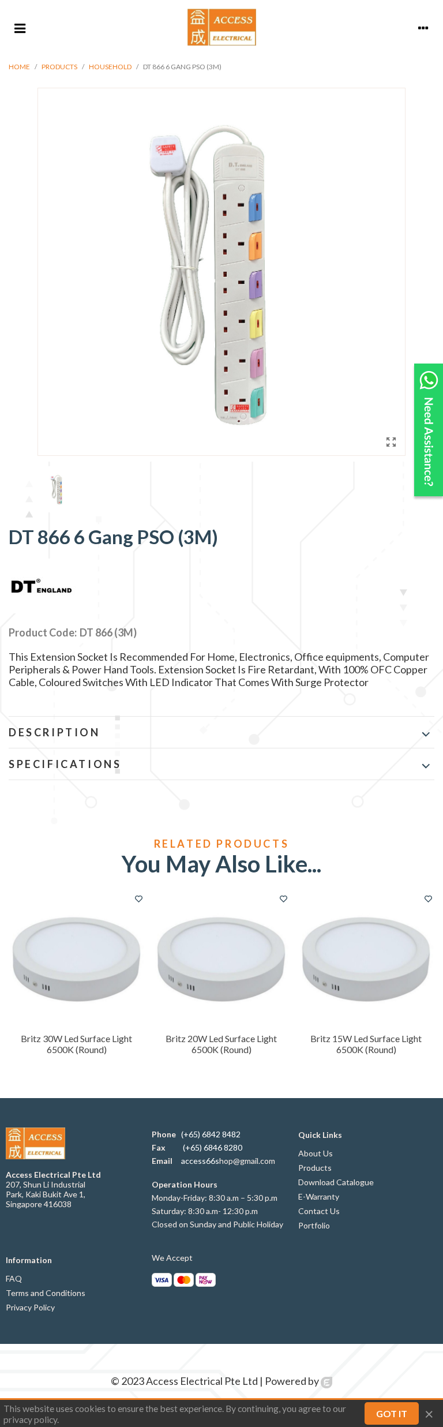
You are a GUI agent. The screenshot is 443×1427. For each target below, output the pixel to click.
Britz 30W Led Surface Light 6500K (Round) (76, 1044)
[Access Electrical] (222, 27)
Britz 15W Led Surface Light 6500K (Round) (366, 1044)
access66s (200, 1161)
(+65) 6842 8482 (211, 1134)
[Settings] (423, 27)
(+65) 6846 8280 (212, 1147)
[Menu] (20, 27)
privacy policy (30, 1419)
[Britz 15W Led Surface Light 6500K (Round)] (366, 959)
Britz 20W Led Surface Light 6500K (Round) (221, 1044)
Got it (391, 1413)
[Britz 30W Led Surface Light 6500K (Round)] (76, 959)
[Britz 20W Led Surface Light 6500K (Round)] (221, 959)
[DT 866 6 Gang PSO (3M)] (391, 441)
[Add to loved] (138, 898)
